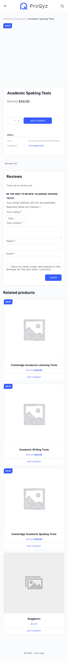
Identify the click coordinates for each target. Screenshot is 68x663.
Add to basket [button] (34, 377)
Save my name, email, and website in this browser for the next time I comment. (33, 268)
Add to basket (37, 120)
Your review (14, 223)
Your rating (14, 212)
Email (10, 253)
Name (10, 241)
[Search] (62, 6)
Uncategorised (18, 18)
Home (6, 18)
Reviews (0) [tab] (11, 163)
